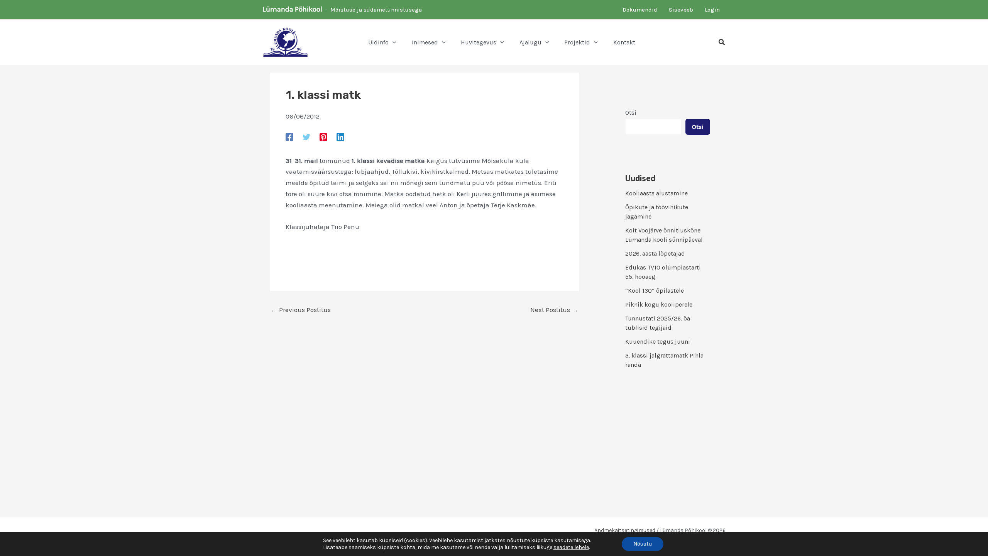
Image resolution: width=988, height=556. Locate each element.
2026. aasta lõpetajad (655, 253)
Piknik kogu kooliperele (658, 304)
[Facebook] (289, 136)
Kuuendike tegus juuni (657, 341)
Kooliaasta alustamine (656, 193)
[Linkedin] (340, 136)
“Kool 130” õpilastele (654, 290)
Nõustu (642, 544)
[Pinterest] (323, 136)
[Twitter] (306, 136)
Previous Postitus (301, 310)
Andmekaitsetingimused (624, 530)
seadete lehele (571, 547)
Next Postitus (554, 310)
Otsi (630, 112)
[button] (392, 42)
